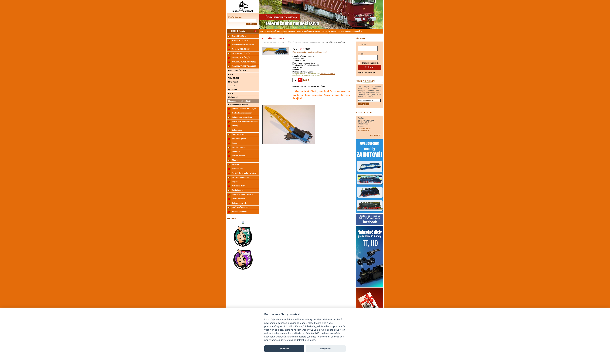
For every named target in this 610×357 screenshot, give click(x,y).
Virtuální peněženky (327, 74)
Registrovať (369, 72)
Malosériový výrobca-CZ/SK (313, 42)
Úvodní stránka (270, 42)
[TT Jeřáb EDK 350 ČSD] (275, 54)
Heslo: (361, 53)
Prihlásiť (369, 67)
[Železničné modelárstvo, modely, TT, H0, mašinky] (321, 14)
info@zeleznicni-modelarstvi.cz (364, 129)
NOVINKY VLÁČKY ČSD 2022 (289, 42)
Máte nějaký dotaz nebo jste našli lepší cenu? (309, 52)
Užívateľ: (362, 44)
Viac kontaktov (375, 135)
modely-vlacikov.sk (242, 11)
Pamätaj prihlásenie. (370, 63)
